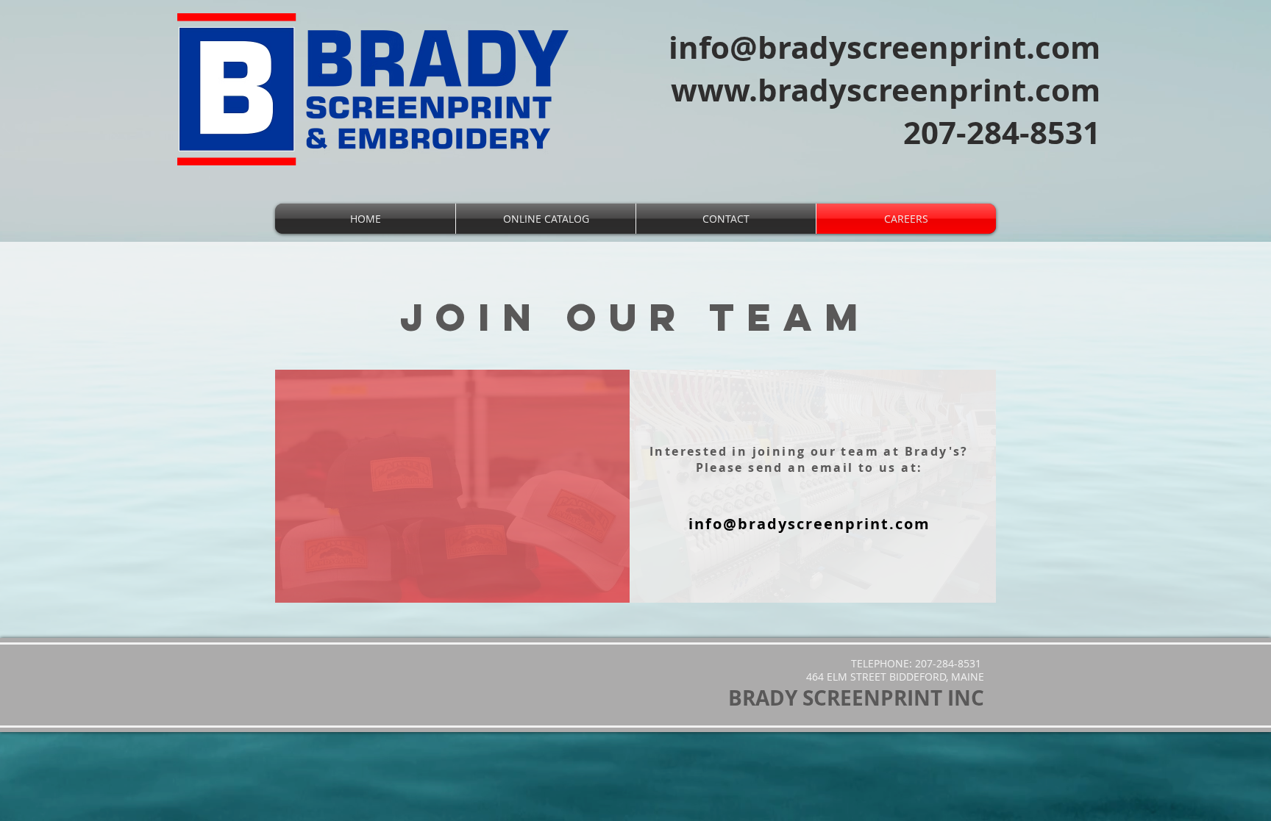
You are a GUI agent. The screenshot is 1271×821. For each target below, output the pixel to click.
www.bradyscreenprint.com (885, 89)
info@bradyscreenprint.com (884, 47)
